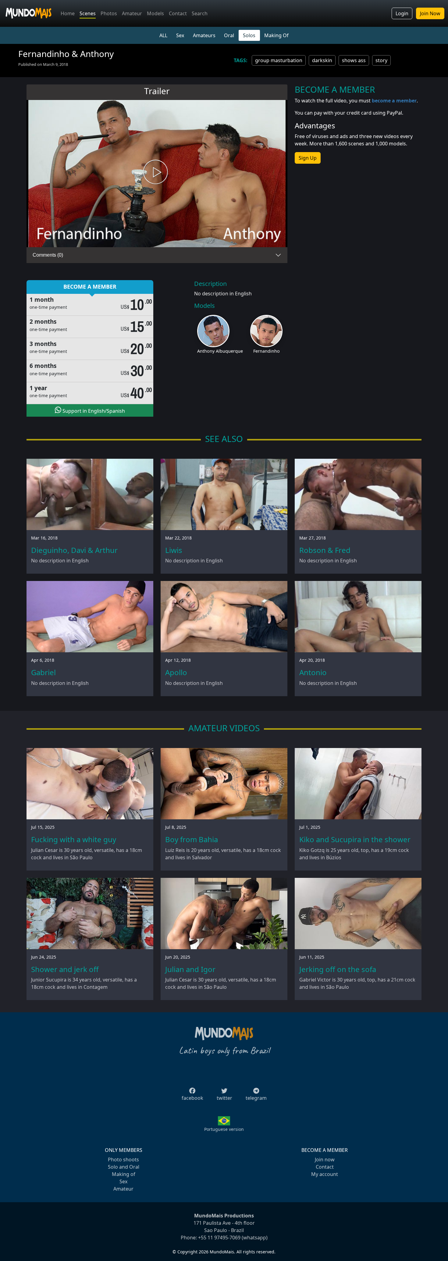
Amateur (132, 13)
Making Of (276, 35)
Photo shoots (123, 1159)
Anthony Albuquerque (220, 351)
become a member (394, 100)
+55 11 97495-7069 (219, 1237)
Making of (123, 1174)
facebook (192, 1098)
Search (200, 13)
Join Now (430, 13)
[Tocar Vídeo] (157, 173)
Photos (109, 13)
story (381, 60)
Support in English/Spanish (93, 411)
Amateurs (204, 35)
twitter (224, 1098)
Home (68, 13)
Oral (229, 35)
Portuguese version (224, 1129)
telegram (256, 1098)
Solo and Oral (123, 1166)
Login (402, 13)
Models (155, 13)
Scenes (88, 13)
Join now (325, 1159)
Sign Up (308, 158)
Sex (180, 35)
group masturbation (278, 60)
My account (324, 1174)
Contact (178, 13)
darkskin (322, 60)
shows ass (354, 60)
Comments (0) (48, 255)
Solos (249, 35)
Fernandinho (266, 351)
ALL (163, 35)
